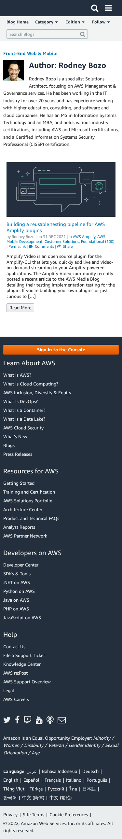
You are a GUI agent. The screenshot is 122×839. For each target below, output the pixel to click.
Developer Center (20, 564)
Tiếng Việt (13, 788)
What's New (15, 436)
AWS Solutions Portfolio (27, 500)
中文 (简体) (33, 797)
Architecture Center (22, 509)
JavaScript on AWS (22, 617)
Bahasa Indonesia (59, 771)
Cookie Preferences (68, 814)
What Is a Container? (24, 410)
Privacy (10, 814)
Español (31, 780)
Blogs (9, 445)
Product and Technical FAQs (31, 518)
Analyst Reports (19, 527)
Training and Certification (29, 492)
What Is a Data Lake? (24, 419)
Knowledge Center (22, 664)
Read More (20, 307)
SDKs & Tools (17, 573)
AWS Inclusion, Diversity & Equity (37, 392)
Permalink (17, 246)
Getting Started (18, 483)
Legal (8, 690)
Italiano (73, 780)
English (10, 780)
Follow (99, 21)
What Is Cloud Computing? (30, 383)
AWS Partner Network (25, 535)
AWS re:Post (15, 673)
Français (53, 780)
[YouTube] (41, 720)
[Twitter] (9, 720)
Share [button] (67, 246)
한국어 (10, 797)
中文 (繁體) (60, 797)
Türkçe (36, 788)
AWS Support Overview (27, 681)
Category (45, 21)
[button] (61, 350)
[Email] (64, 720)
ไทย (73, 788)
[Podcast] (52, 720)
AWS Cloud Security (23, 427)
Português (97, 780)
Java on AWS (16, 600)
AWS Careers (16, 699)
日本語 (89, 788)
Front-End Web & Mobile (30, 53)
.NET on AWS (16, 582)
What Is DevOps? (20, 401)
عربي (31, 771)
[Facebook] (19, 720)
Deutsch (90, 771)
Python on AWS (19, 591)
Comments (44, 246)
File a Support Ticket (24, 655)
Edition (73, 21)
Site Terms (33, 814)
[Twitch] (29, 720)
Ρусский (56, 788)
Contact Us (14, 646)
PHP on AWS (16, 608)
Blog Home (18, 21)
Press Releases (17, 454)
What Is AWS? (17, 375)
